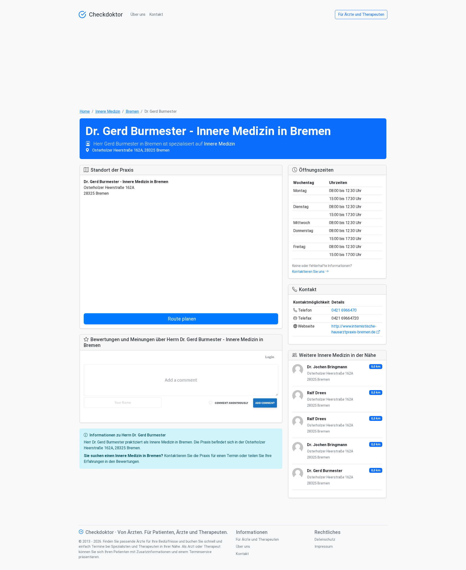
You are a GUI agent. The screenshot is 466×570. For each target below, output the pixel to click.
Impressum (324, 547)
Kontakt (156, 14)
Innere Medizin (107, 111)
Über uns (138, 14)
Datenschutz (325, 540)
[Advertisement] (233, 62)
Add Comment (265, 403)
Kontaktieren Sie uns (308, 271)
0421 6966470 (344, 310)
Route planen (182, 319)
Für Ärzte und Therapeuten (361, 14)
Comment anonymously (231, 403)
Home (85, 111)
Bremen (132, 111)
